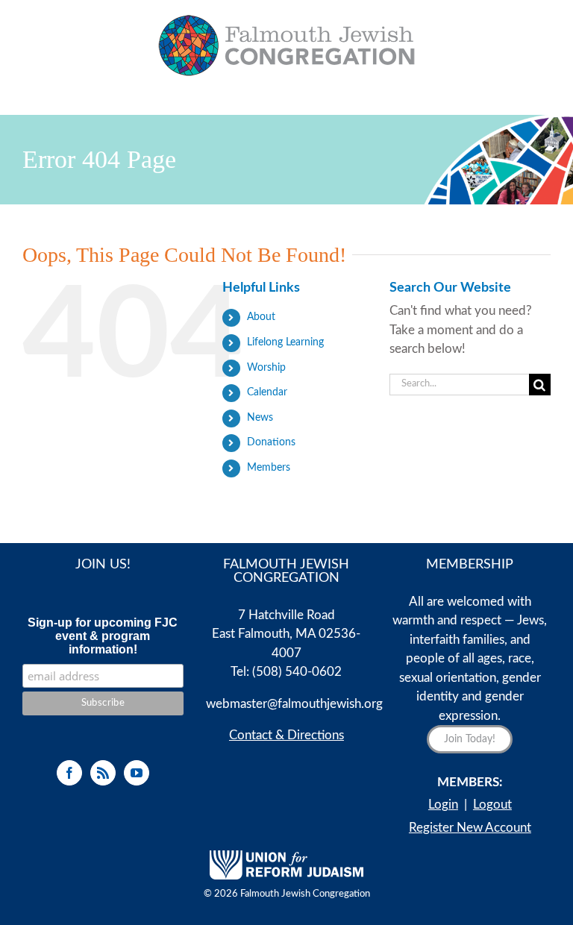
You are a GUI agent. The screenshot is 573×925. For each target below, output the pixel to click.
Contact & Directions (286, 735)
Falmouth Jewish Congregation (305, 894)
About (261, 317)
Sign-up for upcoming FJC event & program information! (103, 636)
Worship (266, 368)
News (260, 418)
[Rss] (103, 773)
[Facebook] (69, 773)
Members (268, 467)
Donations (271, 442)
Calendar (267, 392)
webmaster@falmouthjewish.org (294, 703)
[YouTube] (136, 773)
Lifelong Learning (285, 342)
